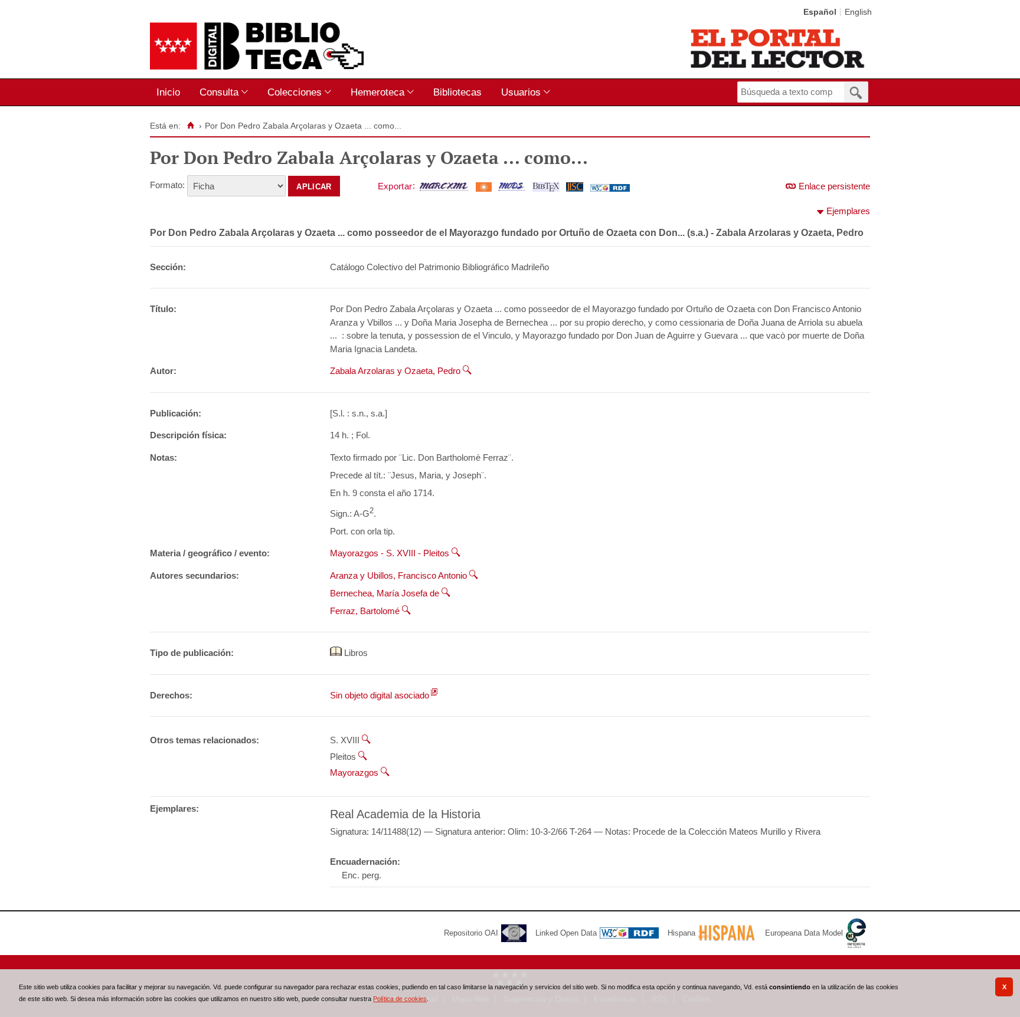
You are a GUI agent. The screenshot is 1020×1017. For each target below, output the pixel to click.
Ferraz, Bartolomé (365, 611)
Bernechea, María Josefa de (384, 593)
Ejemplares (848, 211)
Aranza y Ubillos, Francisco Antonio (398, 575)
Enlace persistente (834, 186)
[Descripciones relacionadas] (467, 371)
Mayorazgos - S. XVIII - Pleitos (389, 553)
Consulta (219, 92)
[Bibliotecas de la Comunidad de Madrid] (778, 48)
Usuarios (521, 92)
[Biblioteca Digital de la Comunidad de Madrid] (257, 46)
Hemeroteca (377, 92)
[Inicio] (190, 126)
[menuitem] (171, 92)
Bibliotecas (457, 92)
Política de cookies (400, 998)
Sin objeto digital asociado (379, 695)
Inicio (168, 92)
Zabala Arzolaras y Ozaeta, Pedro (395, 371)
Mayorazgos (354, 772)
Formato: (167, 185)
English (858, 12)
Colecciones (294, 92)
